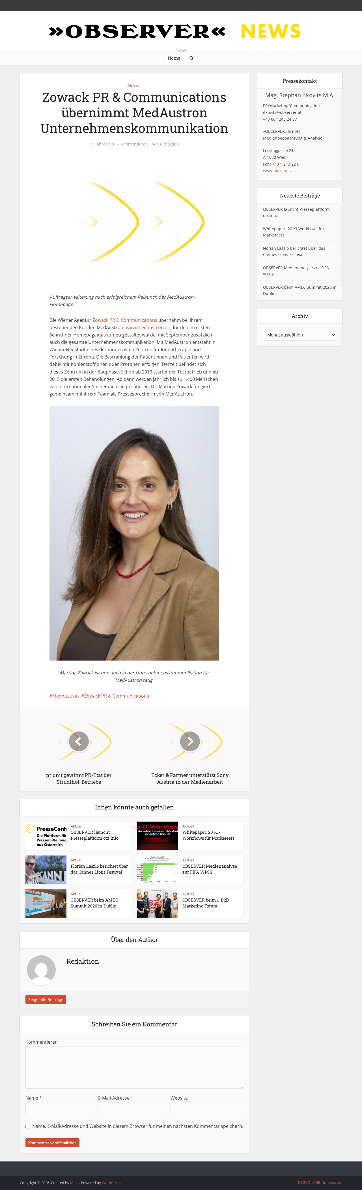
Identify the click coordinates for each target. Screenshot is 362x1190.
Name (33, 1098)
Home (174, 58)
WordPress (111, 1182)
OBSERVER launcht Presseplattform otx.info (94, 835)
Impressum (332, 1182)
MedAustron (65, 696)
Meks (74, 1182)
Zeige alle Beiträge (45, 999)
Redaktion (169, 144)
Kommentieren (134, 144)
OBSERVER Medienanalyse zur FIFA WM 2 (209, 868)
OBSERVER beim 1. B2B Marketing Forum (205, 902)
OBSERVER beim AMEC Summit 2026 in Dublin (94, 902)
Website (179, 1098)
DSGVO (304, 1182)
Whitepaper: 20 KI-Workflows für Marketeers (208, 835)
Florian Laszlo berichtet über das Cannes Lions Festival (99, 868)
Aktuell (134, 85)
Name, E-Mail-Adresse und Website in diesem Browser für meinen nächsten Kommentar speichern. (137, 1126)
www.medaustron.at (147, 327)
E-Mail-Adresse (115, 1098)
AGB (316, 1182)
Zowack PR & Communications (124, 320)
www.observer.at (279, 170)
